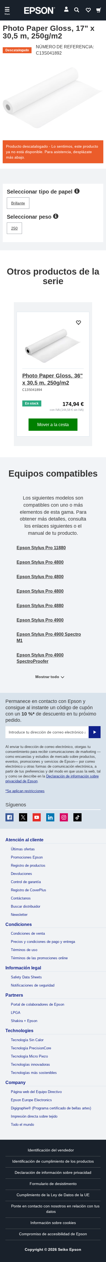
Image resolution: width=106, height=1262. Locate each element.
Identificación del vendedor (51, 1150)
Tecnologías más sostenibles (34, 1073)
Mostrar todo (47, 677)
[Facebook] (9, 817)
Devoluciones (21, 874)
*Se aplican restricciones (25, 791)
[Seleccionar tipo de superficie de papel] (77, 191)
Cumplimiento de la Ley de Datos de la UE (53, 1195)
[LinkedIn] (50, 817)
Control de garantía (26, 882)
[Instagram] (64, 817)
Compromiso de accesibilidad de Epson (53, 1234)
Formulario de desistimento (53, 1183)
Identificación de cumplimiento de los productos (53, 1161)
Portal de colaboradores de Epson (37, 1004)
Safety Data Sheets (26, 977)
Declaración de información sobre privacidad (53, 1172)
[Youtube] (37, 817)
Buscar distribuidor (25, 906)
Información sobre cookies (53, 1223)
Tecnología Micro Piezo (29, 1056)
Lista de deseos (88, 11)
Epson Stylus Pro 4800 (40, 562)
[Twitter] (23, 817)
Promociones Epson (27, 857)
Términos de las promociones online (39, 958)
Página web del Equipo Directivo (36, 1092)
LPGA (15, 1013)
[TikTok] (77, 817)
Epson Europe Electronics (31, 1100)
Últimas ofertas (23, 849)
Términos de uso (24, 950)
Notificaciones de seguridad (32, 985)
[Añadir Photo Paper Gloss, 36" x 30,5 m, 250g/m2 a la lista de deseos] (78, 322)
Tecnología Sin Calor (27, 1040)
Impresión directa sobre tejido (34, 1116)
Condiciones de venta (28, 933)
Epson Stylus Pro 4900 (40, 620)
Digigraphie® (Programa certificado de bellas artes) (51, 1108)
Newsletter (19, 915)
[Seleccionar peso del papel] (55, 216)
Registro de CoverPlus (28, 890)
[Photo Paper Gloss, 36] (53, 345)
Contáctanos (21, 898)
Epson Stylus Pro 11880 (41, 547)
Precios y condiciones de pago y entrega (43, 942)
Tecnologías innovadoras (30, 1064)
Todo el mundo (22, 1125)
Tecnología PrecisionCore (31, 1048)
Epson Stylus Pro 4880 (40, 605)
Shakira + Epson (24, 1021)
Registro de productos (28, 865)
